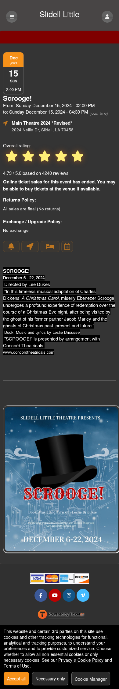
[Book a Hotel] (50, 246)
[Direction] (30, 246)
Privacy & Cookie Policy (80, 660)
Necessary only (50, 679)
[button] (107, 17)
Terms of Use (17, 666)
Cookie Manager (91, 679)
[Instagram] (69, 595)
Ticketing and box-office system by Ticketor (60, 615)
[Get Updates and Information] (11, 246)
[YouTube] (55, 595)
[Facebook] (41, 595)
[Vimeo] (83, 595)
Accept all (16, 679)
